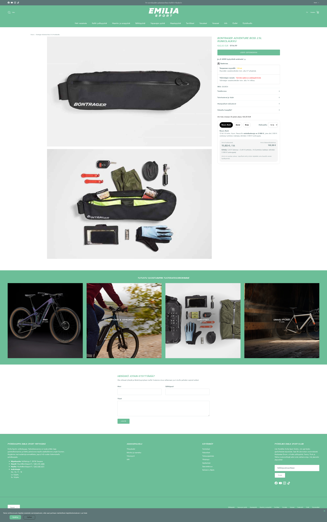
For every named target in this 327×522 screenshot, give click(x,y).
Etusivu (32, 35)
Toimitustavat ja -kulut (225, 97)
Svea (247, 125)
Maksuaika (263, 125)
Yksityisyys (205, 459)
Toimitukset (206, 449)
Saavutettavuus (207, 466)
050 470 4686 (39, 464)
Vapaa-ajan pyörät (157, 23)
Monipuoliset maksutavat (226, 104)
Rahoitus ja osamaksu (134, 452)
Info (225, 23)
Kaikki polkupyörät (99, 23)
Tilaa (280, 475)
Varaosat (215, 23)
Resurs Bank (226, 125)
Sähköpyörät (140, 23)
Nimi (119, 386)
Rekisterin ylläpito (208, 470)
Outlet (234, 23)
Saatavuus (224, 63)
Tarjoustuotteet (315, 507)
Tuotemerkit (300, 507)
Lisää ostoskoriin (248, 52)
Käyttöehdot (206, 463)
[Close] (324, 511)
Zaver (238, 125)
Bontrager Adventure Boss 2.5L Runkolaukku (48, 35)
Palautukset (206, 452)
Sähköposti (169, 386)
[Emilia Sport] (164, 12)
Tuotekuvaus (222, 91)
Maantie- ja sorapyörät (121, 23)
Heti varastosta (81, 23)
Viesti (120, 399)
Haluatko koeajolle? (224, 110)
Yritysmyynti (131, 456)
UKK (128, 459)
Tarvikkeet (190, 23)
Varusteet (203, 23)
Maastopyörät (175, 23)
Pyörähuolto (247, 23)
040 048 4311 (39, 466)
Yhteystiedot (131, 449)
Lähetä (123, 421)
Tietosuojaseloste (208, 456)
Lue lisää (84, 513)
